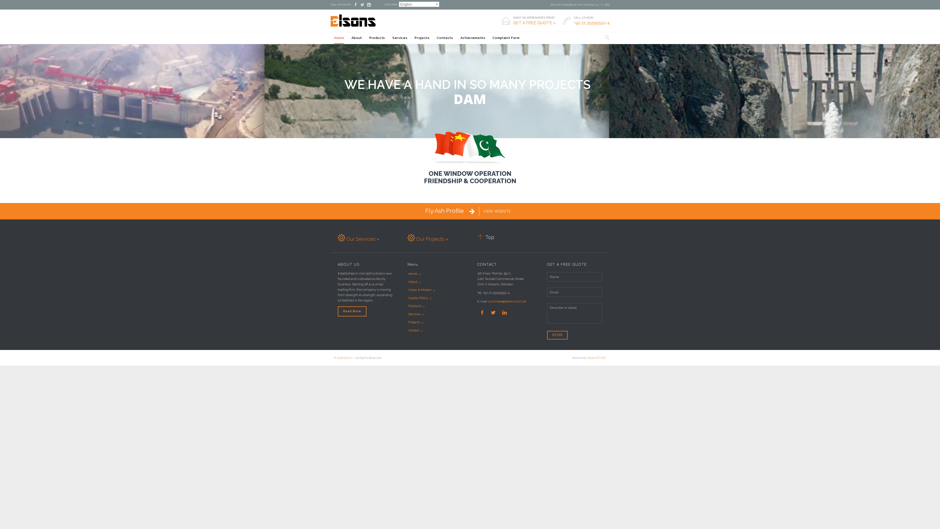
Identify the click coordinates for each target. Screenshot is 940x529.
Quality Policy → (420, 298)
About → (414, 282)
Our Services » (362, 239)
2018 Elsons (344, 358)
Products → (416, 306)
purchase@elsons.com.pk (507, 301)
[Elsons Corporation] (353, 20)
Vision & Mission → (421, 290)
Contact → (415, 330)
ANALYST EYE (596, 358)
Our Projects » (431, 239)
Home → (414, 274)
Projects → (416, 322)
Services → (416, 314)
